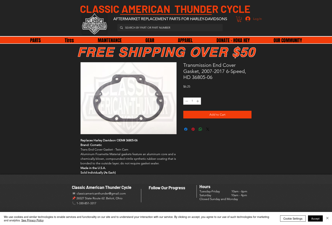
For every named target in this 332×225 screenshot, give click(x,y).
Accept (315, 218)
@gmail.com (117, 193)
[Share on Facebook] (185, 129)
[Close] (327, 218)
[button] (239, 19)
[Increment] (198, 101)
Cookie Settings (292, 218)
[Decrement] (186, 101)
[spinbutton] (192, 101)
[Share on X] (207, 129)
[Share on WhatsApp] (200, 129)
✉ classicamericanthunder (90, 193)
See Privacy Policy (32, 220)
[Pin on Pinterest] (193, 129)
